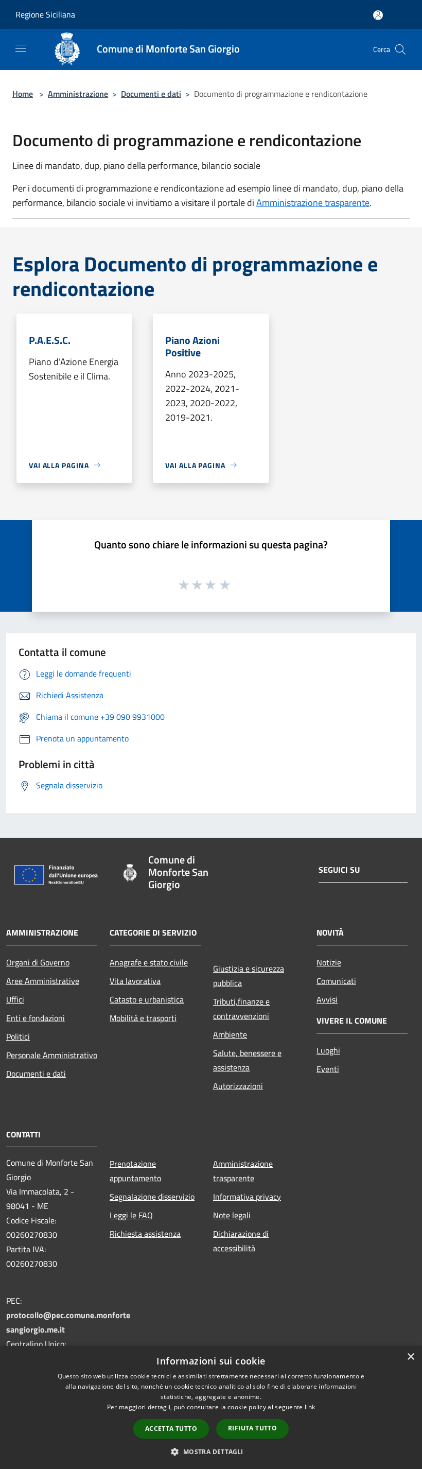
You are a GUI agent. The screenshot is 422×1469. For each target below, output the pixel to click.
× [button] (410, 1357)
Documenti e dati (151, 94)
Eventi (327, 1069)
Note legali (232, 1215)
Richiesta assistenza (145, 1234)
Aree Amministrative (42, 981)
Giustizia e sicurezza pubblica (248, 975)
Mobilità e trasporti (143, 1018)
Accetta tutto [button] (171, 1428)
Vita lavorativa (135, 981)
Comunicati (336, 981)
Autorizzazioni (238, 1086)
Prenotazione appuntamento (135, 1170)
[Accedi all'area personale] (378, 15)
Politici (18, 1036)
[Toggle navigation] (20, 48)
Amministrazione (78, 94)
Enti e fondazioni (35, 1018)
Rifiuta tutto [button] (252, 1428)
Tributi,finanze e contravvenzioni (241, 1008)
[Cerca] (400, 49)
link (310, 1407)
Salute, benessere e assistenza (247, 1060)
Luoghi (328, 1050)
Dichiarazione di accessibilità (241, 1241)
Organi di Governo (37, 962)
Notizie (328, 962)
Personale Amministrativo (51, 1055)
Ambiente (230, 1034)
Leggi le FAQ (131, 1215)
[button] (211, 1451)
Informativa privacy (247, 1196)
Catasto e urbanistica (147, 999)
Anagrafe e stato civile (149, 962)
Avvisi (327, 999)
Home (22, 94)
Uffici (15, 999)
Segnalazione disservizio (152, 1196)
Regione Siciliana (45, 14)
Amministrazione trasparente (313, 203)
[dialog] (211, 1407)
